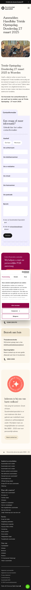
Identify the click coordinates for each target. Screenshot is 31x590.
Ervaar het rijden (5, 519)
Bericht (5, 204)
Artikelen (3, 553)
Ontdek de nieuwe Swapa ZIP (14, 2)
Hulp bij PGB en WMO (7, 526)
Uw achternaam (8, 148)
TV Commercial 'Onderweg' (8, 558)
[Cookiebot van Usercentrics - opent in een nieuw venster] (22, 272)
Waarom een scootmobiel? (8, 492)
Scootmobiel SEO (5, 580)
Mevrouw (17, 143)
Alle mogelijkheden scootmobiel (9, 507)
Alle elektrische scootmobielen (9, 473)
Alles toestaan (15, 305)
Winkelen (3, 500)
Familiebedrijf (4, 546)
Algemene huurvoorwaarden (8, 573)
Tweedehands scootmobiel (8, 539)
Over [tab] (25, 277)
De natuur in (4, 495)
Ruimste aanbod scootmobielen (9, 471)
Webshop (3, 486)
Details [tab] (16, 277)
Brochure (3, 550)
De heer (7, 143)
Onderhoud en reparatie (7, 524)
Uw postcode (7, 195)
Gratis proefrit (4, 531)
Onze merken (4, 534)
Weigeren (15, 316)
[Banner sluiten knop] (28, 2)
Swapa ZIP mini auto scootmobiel (10, 483)
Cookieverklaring (5, 577)
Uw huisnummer (9, 185)
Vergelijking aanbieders (7, 521)
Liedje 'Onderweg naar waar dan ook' (10, 512)
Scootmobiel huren (6, 478)
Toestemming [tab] (6, 277)
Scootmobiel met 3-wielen (8, 468)
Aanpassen (14, 311)
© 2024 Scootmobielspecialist (9, 582)
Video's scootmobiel (6, 560)
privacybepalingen (16, 227)
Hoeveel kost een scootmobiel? (9, 476)
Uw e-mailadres (8, 166)
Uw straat (6, 176)
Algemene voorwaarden (7, 570)
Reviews (3, 555)
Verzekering (4, 529)
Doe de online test (6, 510)
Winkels (3, 548)
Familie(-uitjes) (5, 497)
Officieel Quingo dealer (7, 481)
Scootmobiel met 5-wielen (8, 463)
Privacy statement (5, 575)
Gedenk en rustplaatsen (7, 502)
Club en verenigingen (6, 505)
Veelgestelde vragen (6, 536)
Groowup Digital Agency (13, 586)
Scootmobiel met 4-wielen (8, 466)
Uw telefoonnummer (10, 157)
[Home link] (8, 8)
